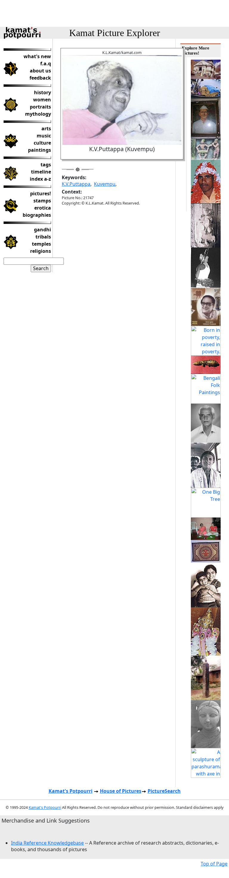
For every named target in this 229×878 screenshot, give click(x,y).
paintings (39, 150)
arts (46, 128)
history (42, 92)
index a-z (40, 179)
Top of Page (214, 863)
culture (42, 143)
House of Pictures (120, 791)
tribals (43, 236)
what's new (37, 56)
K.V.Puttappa (76, 184)
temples (41, 244)
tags (46, 164)
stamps (42, 200)
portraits (40, 106)
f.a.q (45, 63)
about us (40, 70)
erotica (42, 208)
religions (40, 251)
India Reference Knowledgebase (47, 843)
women (42, 99)
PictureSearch (164, 791)
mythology (38, 114)
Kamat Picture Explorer (114, 32)
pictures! (40, 193)
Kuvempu (104, 184)
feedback (40, 78)
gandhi (42, 229)
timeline (41, 171)
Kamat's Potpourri (70, 791)
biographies (37, 215)
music (44, 135)
